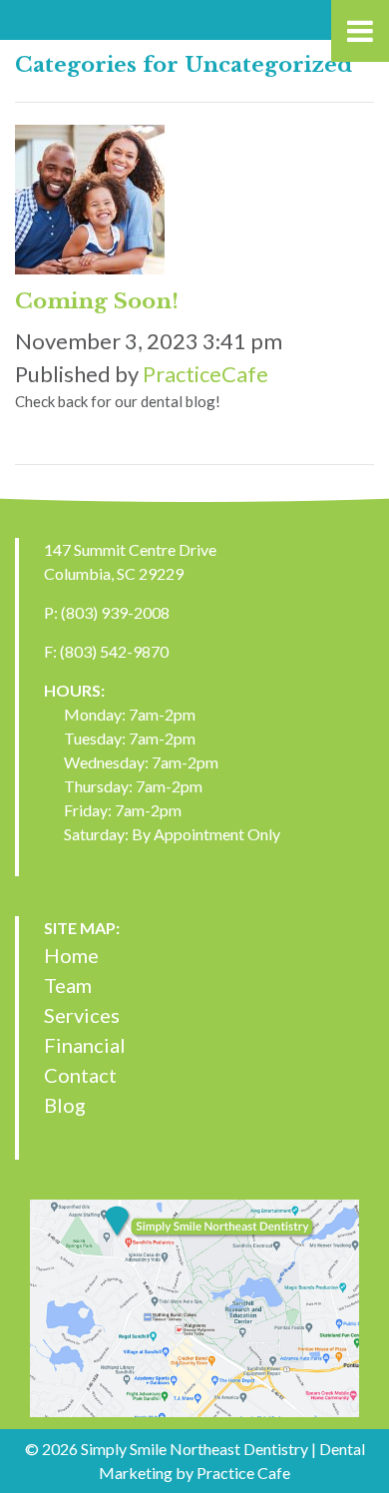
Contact (80, 1075)
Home (71, 955)
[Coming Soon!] (90, 204)
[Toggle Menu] (360, 31)
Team (68, 985)
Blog (65, 1105)
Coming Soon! (97, 301)
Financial (85, 1045)
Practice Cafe (243, 1472)
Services (82, 1015)
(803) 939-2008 (115, 612)
